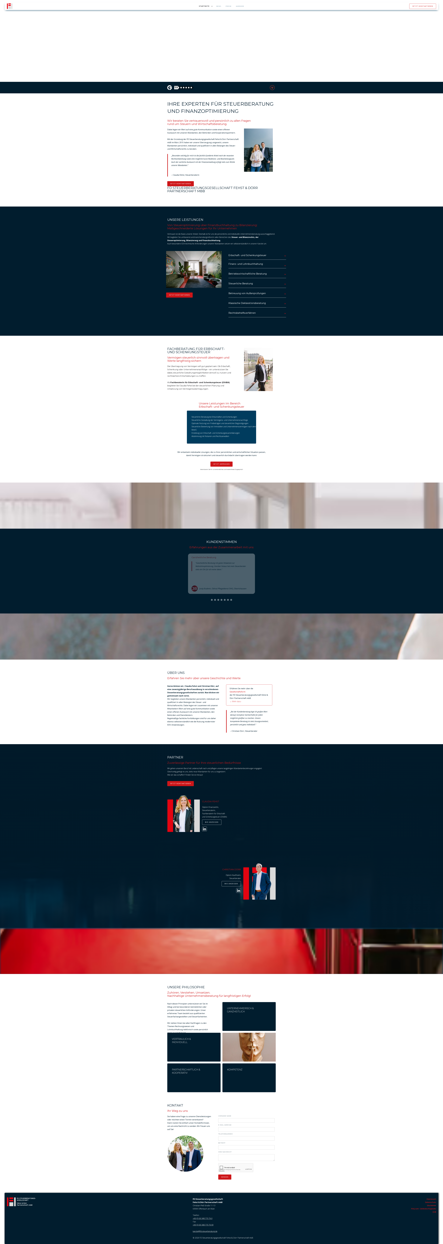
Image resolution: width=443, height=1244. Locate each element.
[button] (205, 6)
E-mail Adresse (225, 1125)
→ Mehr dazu (235, 701)
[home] (9, 6)
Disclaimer (431, 1205)
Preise (228, 6)
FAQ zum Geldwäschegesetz (423, 1209)
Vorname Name (224, 1116)
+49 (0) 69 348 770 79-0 (202, 1218)
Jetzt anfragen (221, 464)
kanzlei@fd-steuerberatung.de (205, 1231)
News (218, 6)
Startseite (204, 6)
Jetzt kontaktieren (180, 184)
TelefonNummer (225, 1134)
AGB (434, 1212)
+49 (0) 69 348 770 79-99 (203, 1225)
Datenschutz (430, 1202)
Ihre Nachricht (225, 1152)
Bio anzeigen (211, 822)
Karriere (240, 6)
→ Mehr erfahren (179, 64)
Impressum (431, 1199)
